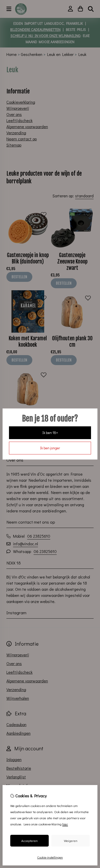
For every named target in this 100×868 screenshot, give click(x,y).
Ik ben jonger (50, 447)
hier (65, 824)
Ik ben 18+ (50, 432)
